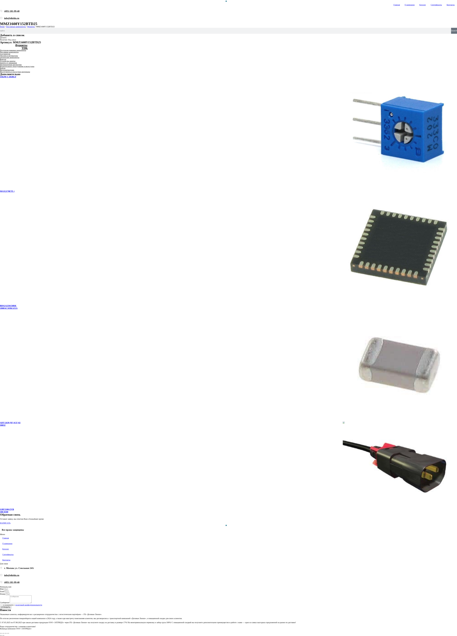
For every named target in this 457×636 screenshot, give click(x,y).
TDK (25, 48)
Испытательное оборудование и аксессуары (17, 66)
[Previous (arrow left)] (1, 635)
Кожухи (3, 59)
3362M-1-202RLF (8, 77)
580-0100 (4, 512)
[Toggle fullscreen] (6, 633)
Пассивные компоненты (16, 27)
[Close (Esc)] (1, 633)
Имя (2, 589)
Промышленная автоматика (11, 65)
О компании (410, 5)
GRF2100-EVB (7, 509)
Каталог (422, 5)
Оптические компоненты (9, 57)
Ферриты (31, 27)
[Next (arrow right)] (3, 635)
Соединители (5, 54)
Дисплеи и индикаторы (9, 56)
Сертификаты (436, 5)
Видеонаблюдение (7, 70)
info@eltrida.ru (11, 18)
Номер (3, 594)
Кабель (2, 68)
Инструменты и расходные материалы (15, 72)
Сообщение (5, 603)
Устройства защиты (7, 61)
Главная (396, 5)
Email (2, 591)
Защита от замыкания (8, 63)
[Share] (3, 633)
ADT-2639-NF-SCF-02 (10, 422)
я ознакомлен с (22, 605)
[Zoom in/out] (8, 633)
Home (2, 27)
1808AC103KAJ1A (8, 308)
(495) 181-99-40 (12, 11)
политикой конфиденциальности (28, 605)
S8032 (2, 425)
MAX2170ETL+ (7, 191)
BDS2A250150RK (8, 306)
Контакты (451, 5)
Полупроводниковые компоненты (13, 50)
